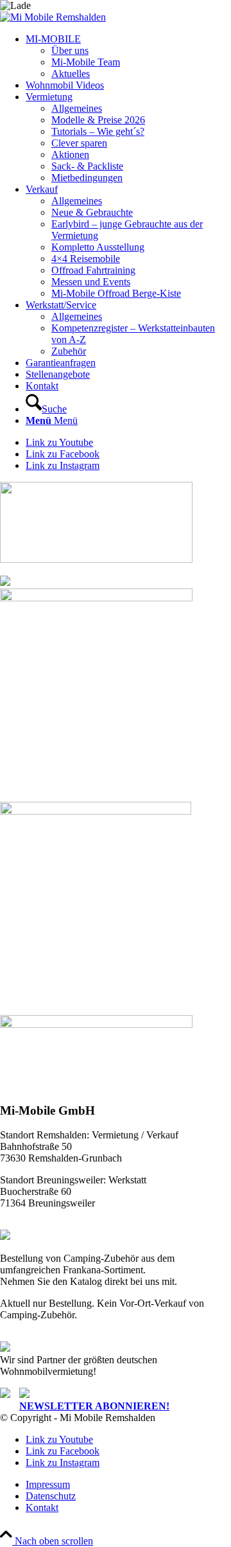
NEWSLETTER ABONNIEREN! (94, 1406)
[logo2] (53, 17)
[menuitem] (128, 56)
